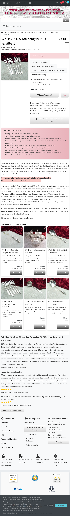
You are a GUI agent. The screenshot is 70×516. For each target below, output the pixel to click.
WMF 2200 (54, 32)
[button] (57, 3)
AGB (2, 435)
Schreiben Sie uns (60, 462)
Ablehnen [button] (50, 505)
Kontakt (3, 443)
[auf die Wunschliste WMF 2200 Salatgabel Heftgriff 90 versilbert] (21, 227)
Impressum (4, 422)
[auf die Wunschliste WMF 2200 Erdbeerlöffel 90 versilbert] (67, 227)
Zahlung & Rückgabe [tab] (39, 70)
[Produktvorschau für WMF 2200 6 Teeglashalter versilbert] (28, 229)
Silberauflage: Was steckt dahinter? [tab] (43, 66)
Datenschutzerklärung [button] (10, 513)
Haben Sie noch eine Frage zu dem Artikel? (50, 120)
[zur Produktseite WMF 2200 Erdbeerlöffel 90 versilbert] (58, 237)
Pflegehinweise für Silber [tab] (40, 62)
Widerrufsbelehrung (7, 431)
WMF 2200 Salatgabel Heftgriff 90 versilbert (10, 251)
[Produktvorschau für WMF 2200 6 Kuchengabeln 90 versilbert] (4, 281)
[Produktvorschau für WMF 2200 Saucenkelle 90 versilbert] (28, 281)
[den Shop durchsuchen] (66, 20)
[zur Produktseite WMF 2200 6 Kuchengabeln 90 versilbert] (12, 288)
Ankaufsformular (31, 434)
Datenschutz (5, 427)
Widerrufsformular (32, 445)
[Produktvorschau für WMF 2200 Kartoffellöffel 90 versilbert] (51, 281)
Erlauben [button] (61, 505)
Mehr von (38, 89)
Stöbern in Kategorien (12, 32)
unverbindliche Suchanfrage (31, 439)
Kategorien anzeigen (13, 26)
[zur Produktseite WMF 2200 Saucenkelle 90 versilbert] (35, 288)
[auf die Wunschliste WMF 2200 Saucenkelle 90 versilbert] (44, 279)
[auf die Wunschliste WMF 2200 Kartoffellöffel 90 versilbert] (67, 279)
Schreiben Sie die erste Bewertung (23, 218)
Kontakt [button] (59, 442)
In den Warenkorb (45, 95)
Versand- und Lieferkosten (9, 439)
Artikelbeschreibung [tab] (39, 74)
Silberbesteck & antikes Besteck (32, 32)
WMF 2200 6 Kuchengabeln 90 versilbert (8, 304)
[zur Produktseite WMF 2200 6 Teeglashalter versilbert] (35, 237)
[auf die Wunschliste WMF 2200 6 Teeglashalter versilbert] (44, 227)
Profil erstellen (29, 422)
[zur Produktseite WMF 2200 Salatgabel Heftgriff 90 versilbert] (12, 237)
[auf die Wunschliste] (65, 95)
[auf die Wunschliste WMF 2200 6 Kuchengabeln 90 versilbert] (21, 279)
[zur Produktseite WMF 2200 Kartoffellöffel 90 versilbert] (58, 288)
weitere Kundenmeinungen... (13, 410)
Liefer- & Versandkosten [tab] (57, 70)
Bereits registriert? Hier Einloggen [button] (36, 429)
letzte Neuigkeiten (7, 447)
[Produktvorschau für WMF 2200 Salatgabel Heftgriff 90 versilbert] (4, 229)
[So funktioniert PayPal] (18, 489)
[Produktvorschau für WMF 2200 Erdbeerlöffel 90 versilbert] (51, 229)
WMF (46, 32)
